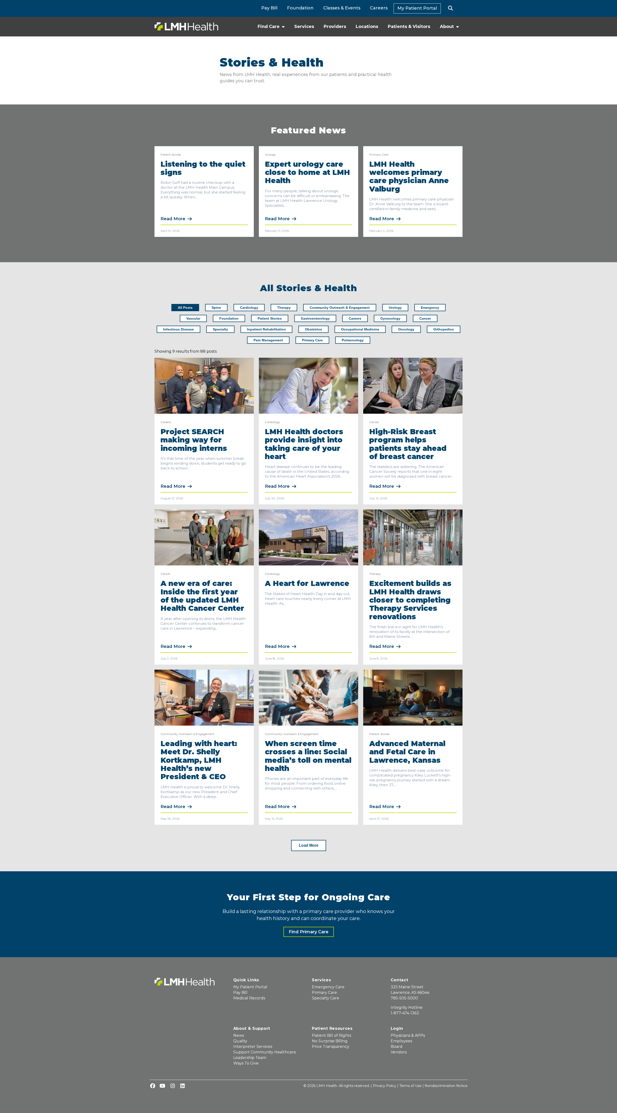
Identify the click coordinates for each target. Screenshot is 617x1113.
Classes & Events (341, 8)
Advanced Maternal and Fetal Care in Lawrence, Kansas (407, 752)
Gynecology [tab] (390, 318)
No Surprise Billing (330, 1041)
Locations (367, 26)
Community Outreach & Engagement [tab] (340, 307)
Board (396, 1046)
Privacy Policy (384, 1086)
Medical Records (249, 998)
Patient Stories (171, 154)
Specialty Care (325, 998)
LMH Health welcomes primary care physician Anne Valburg (409, 176)
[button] (451, 8)
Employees (401, 1041)
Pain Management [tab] (268, 340)
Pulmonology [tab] (353, 340)
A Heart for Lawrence (307, 583)
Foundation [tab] (229, 318)
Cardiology (272, 422)
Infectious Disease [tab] (178, 329)
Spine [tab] (216, 307)
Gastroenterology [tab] (315, 318)
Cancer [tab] (425, 318)
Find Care (269, 26)
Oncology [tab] (406, 329)
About (447, 26)
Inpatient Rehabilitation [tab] (266, 329)
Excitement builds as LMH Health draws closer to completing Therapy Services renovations (410, 600)
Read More (173, 218)
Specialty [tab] (220, 329)
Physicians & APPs (408, 1035)
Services (304, 26)
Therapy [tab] (284, 307)
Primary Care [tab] (312, 340)
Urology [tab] (395, 307)
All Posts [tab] (185, 307)
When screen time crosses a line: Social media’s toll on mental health (308, 756)
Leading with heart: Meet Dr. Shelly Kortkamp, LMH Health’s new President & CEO (199, 760)
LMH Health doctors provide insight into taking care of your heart (304, 444)
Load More (308, 845)
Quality (240, 1041)
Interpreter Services (252, 1046)
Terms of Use (410, 1086)
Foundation (300, 8)
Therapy (375, 574)
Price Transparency (330, 1046)
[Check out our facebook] (152, 1086)
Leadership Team (249, 1057)
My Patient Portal (417, 8)
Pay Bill (269, 8)
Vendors (399, 1052)
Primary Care (378, 154)
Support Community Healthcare (264, 1052)
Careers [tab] (355, 318)
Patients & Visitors (409, 26)
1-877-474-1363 (405, 1013)
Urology (270, 154)
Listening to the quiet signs (203, 168)
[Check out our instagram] (172, 1086)
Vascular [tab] (193, 318)
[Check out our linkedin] (182, 1086)
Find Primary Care (309, 931)
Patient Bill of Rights (331, 1035)
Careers (379, 8)
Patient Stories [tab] (270, 318)
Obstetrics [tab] (313, 329)
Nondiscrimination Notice (446, 1086)
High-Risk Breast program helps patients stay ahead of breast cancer (408, 444)
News (238, 1035)
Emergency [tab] (430, 307)
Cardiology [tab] (249, 307)
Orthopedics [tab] (443, 329)
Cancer (374, 422)
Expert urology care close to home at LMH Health (307, 172)
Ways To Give (246, 1063)
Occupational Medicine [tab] (360, 329)
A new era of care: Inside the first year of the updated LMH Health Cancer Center (202, 596)
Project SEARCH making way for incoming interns (195, 440)
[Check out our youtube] (162, 1086)
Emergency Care (328, 987)
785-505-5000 (404, 998)
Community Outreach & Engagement (187, 734)
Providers (335, 26)
